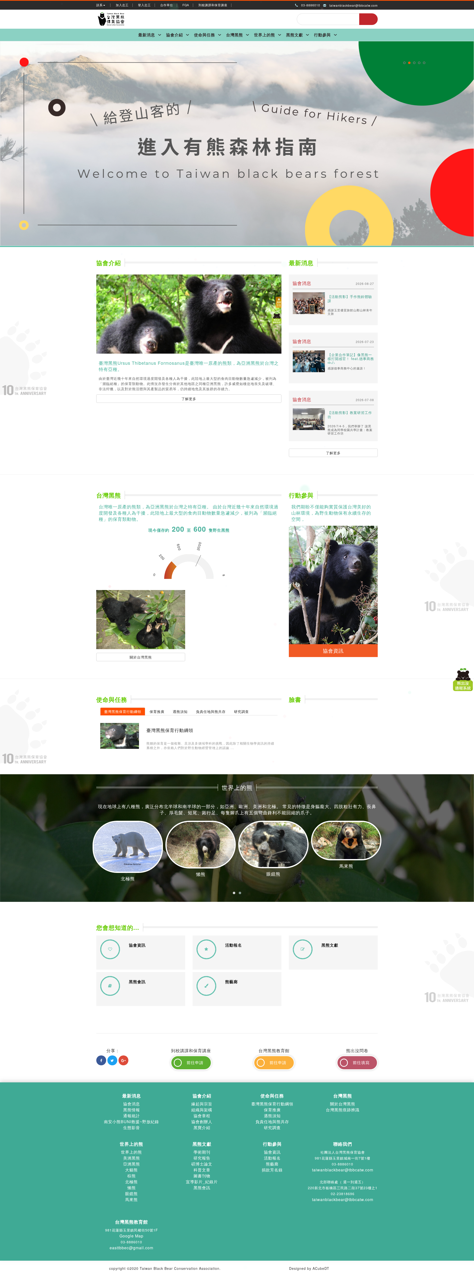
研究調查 (272, 1127)
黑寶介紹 (202, 1127)
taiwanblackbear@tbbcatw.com (353, 5)
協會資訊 (272, 1152)
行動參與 (322, 35)
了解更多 (188, 398)
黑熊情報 (131, 1110)
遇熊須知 (272, 1115)
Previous (3, 43)
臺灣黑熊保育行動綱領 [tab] (122, 711)
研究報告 (202, 1158)
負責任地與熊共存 (272, 1121)
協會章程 (202, 1115)
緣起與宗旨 (201, 1104)
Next (471, 43)
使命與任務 (204, 35)
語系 (99, 5)
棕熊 (131, 1176)
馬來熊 (131, 1199)
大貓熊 (131, 1170)
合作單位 (166, 5)
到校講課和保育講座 (212, 5)
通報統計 (131, 1115)
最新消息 (146, 35)
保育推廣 (272, 1110)
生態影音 (131, 1127)
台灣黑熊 (234, 35)
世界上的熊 (264, 35)
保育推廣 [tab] (157, 711)
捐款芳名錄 (272, 1170)
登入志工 (144, 5)
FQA (185, 5)
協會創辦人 (201, 1121)
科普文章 (202, 1170)
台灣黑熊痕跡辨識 (342, 1110)
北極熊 (131, 1182)
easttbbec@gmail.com (131, 1248)
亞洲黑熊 (131, 1164)
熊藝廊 (272, 1164)
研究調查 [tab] (241, 711)
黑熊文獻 (294, 35)
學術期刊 (202, 1152)
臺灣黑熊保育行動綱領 (272, 1104)
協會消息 (131, 1104)
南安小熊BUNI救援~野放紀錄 (131, 1121)
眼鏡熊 (131, 1193)
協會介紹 (174, 35)
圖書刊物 (202, 1176)
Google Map (131, 1236)
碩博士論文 (201, 1164)
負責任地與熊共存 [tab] (211, 711)
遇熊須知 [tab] (180, 711)
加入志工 (122, 5)
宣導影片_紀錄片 (202, 1182)
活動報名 (272, 1158)
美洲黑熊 (131, 1158)
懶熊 (131, 1187)
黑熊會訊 (202, 1187)
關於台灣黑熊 (141, 657)
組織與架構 (201, 1110)
